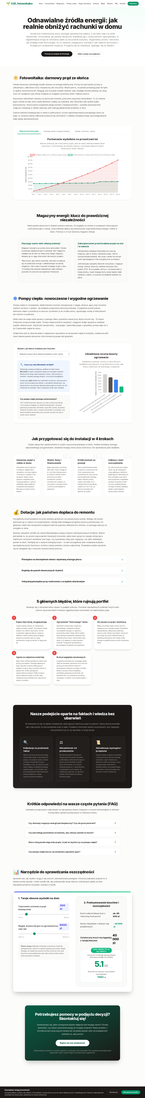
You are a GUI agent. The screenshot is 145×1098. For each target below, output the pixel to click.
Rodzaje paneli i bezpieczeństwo (57, 131)
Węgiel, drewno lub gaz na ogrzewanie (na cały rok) (38, 927)
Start (41, 3)
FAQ (116, 3)
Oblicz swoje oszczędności (89, 54)
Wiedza (110, 3)
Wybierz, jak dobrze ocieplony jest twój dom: (36, 349)
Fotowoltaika (49, 3)
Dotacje (96, 3)
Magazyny (60, 3)
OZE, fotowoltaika (19, 4)
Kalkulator (133, 3)
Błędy (103, 3)
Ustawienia (113, 1092)
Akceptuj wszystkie (130, 1092)
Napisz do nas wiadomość (72, 1043)
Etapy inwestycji (85, 3)
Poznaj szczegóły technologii (57, 54)
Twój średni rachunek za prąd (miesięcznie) (32, 908)
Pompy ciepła (71, 3)
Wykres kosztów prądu (29, 131)
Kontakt (122, 3)
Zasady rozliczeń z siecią (85, 131)
